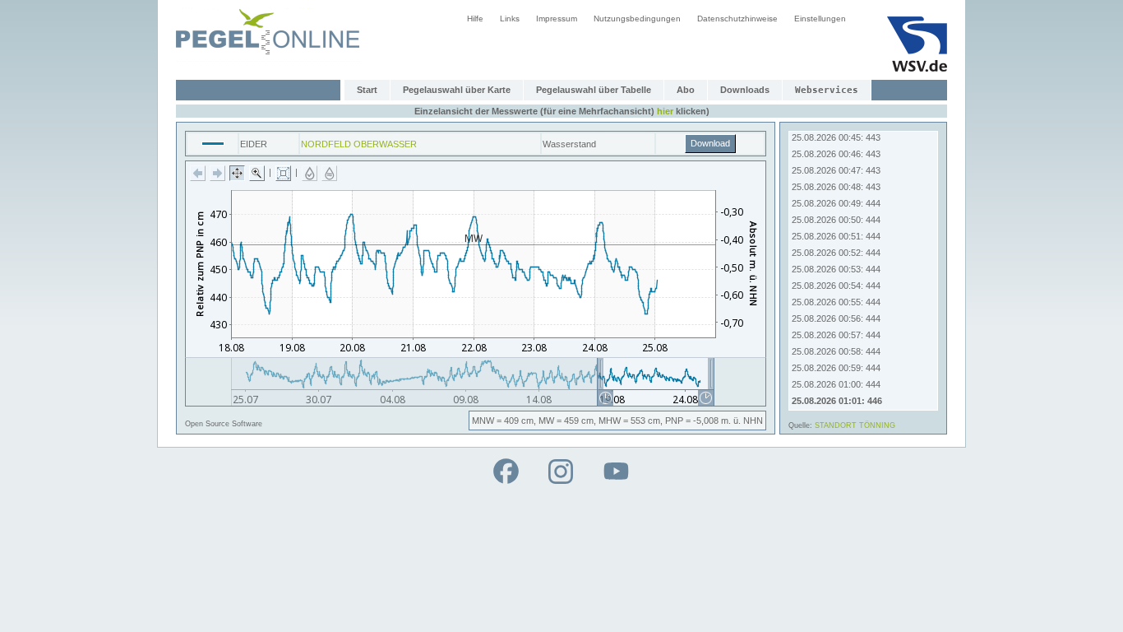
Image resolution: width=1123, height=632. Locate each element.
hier (665, 111)
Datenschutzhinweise (737, 18)
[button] (198, 173)
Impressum (556, 18)
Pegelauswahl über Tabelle (593, 90)
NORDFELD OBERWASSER (359, 144)
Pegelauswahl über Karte (457, 90)
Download (710, 143)
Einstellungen (820, 18)
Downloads (744, 90)
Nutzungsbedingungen (637, 18)
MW (546, 420)
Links (510, 18)
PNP (674, 420)
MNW (483, 420)
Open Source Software (223, 424)
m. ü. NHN (742, 420)
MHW (609, 420)
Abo (686, 90)
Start (367, 90)
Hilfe (475, 18)
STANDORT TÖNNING (855, 425)
